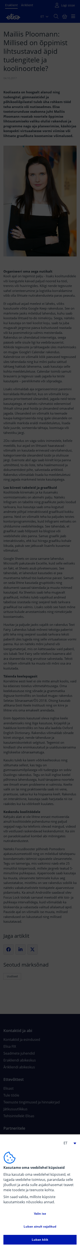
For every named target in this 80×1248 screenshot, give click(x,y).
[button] (68, 1143)
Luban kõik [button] (40, 1239)
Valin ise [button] (40, 1213)
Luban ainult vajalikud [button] (40, 1226)
